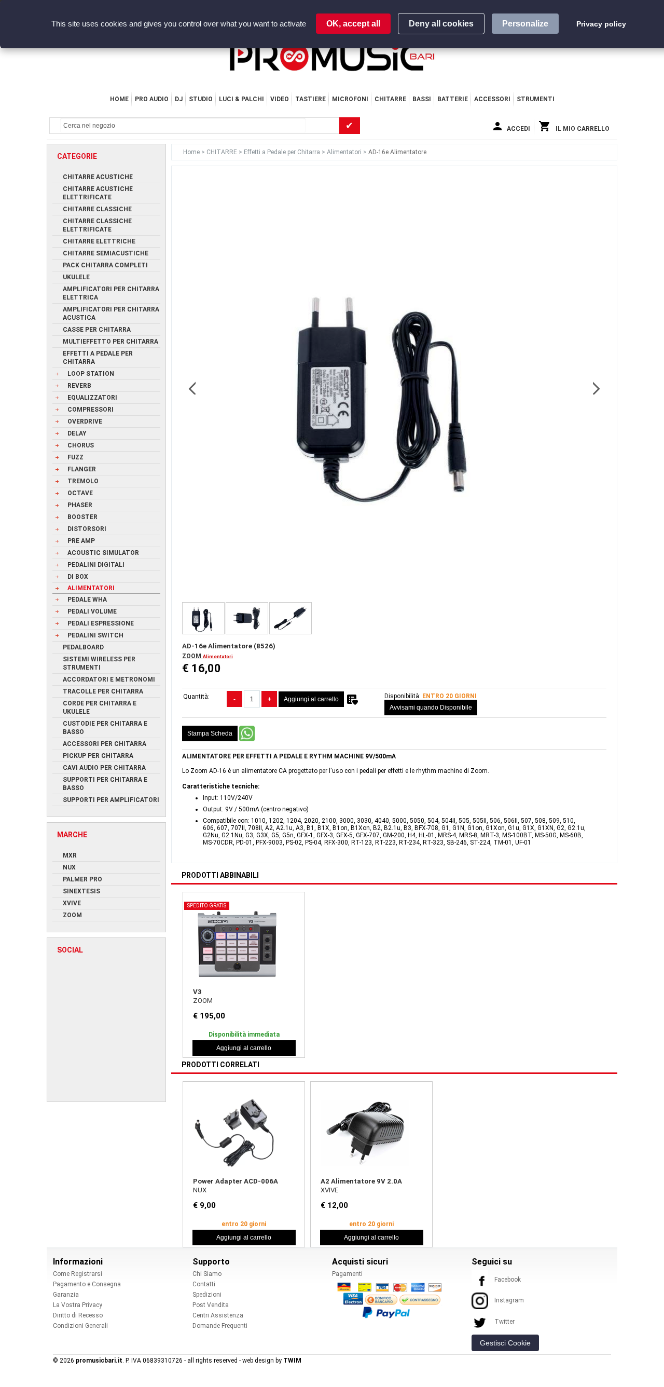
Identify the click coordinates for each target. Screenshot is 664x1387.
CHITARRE (390, 99)
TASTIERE (310, 99)
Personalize (525, 23)
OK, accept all (353, 23)
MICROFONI (350, 99)
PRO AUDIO (152, 99)
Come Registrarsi (77, 1273)
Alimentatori (345, 152)
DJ (179, 99)
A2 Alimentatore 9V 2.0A (361, 1181)
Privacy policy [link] (601, 24)
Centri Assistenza (217, 1315)
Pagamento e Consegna (87, 1284)
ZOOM (192, 656)
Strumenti (536, 99)
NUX (199, 1190)
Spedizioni (207, 1294)
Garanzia (66, 1294)
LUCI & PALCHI (241, 99)
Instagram (509, 1300)
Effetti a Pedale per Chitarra (283, 152)
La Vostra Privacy (77, 1305)
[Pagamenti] (392, 1299)
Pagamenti (347, 1273)
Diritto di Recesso (78, 1315)
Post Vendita (210, 1305)
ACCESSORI (492, 99)
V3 (197, 992)
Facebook (507, 1279)
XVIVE (329, 1190)
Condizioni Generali (80, 1325)
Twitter (504, 1321)
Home (119, 99)
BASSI (421, 99)
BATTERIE (452, 99)
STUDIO (201, 99)
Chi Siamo (207, 1273)
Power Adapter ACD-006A (235, 1181)
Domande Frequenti (219, 1325)
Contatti (203, 1284)
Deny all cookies (441, 23)
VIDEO (279, 99)
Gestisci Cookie (505, 1343)
